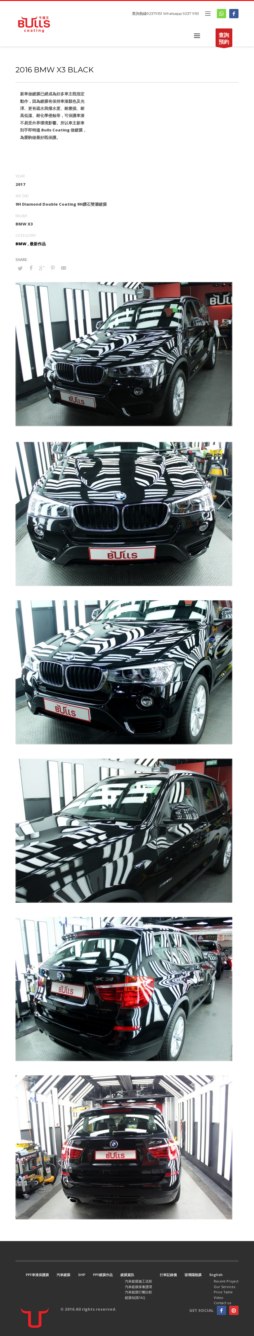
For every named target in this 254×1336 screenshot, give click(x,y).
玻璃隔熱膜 (193, 1274)
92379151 (154, 13)
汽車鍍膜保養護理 (138, 1286)
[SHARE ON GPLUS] (41, 267)
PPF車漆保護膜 (37, 1274)
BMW (21, 243)
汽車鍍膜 (63, 1274)
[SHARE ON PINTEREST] (52, 267)
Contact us (222, 1302)
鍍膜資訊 (127, 1274)
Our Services (224, 1286)
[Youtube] (234, 1310)
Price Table (223, 1292)
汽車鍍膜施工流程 (138, 1281)
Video (218, 1297)
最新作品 (38, 243)
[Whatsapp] (221, 13)
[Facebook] (234, 13)
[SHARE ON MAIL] (63, 267)
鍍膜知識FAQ (135, 1297)
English (216, 1274)
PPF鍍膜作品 (103, 1274)
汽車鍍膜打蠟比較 (138, 1292)
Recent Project (226, 1281)
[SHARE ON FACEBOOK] (31, 267)
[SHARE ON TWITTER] (20, 268)
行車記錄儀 (168, 1274)
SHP (81, 1274)
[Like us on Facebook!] (221, 1310)
